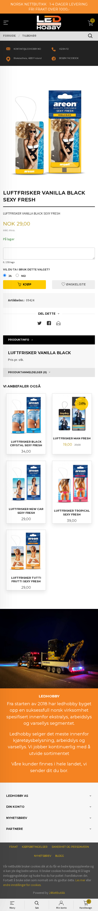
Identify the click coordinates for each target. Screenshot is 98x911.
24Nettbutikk (57, 893)
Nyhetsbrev (42, 855)
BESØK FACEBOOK (68, 58)
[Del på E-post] (58, 324)
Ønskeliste (75, 284)
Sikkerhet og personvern (70, 846)
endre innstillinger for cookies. (22, 885)
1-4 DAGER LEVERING (68, 4)
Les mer (80, 880)
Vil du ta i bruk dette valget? (26, 269)
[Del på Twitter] (39, 324)
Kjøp (27, 284)
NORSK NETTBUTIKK (28, 4)
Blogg (59, 855)
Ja (10, 276)
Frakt (13, 846)
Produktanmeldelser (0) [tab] (27, 372)
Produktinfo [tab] (18, 339)
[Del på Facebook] (49, 324)
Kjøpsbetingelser (35, 846)
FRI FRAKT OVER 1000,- (49, 9)
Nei (23, 276)
